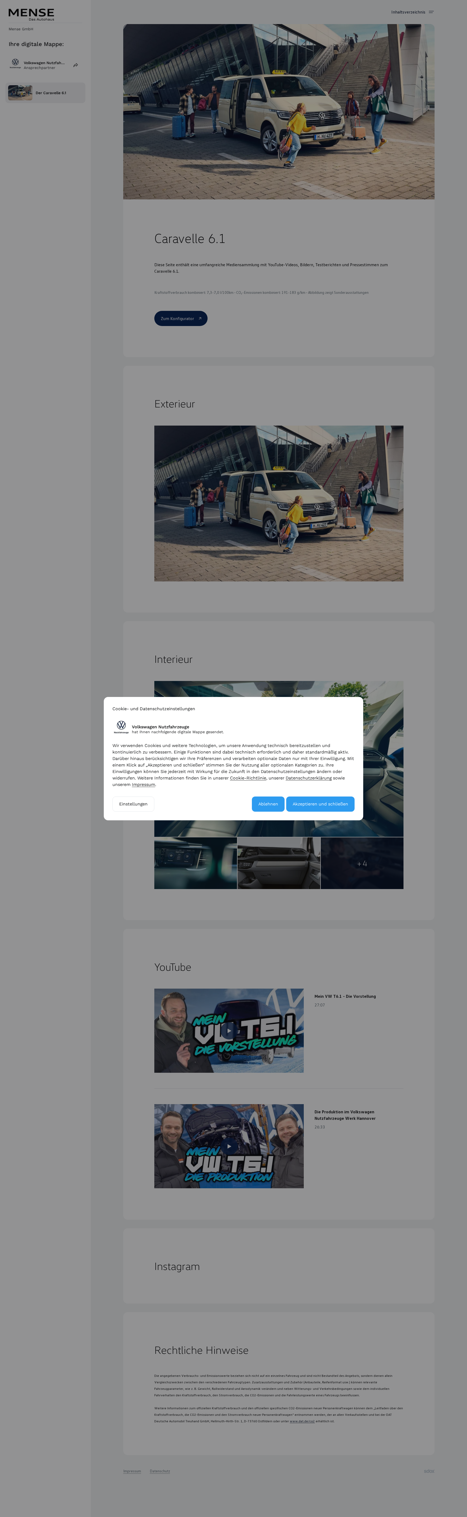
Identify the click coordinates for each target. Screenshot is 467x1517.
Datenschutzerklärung (309, 778)
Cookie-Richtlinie (248, 778)
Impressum (143, 784)
